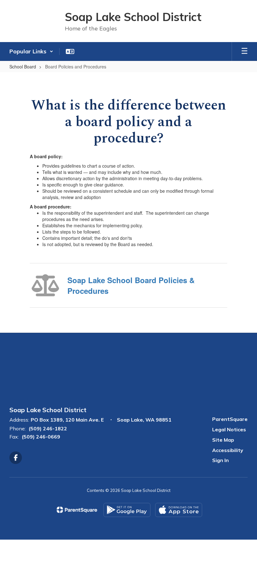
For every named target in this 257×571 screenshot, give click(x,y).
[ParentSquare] (77, 509)
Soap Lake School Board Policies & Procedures (131, 285)
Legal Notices (229, 429)
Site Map (223, 440)
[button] (31, 51)
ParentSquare (230, 419)
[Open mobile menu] (244, 51)
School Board (22, 66)
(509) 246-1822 (48, 428)
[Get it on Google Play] (126, 510)
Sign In (220, 460)
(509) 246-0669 (41, 437)
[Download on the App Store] (178, 510)
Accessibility (227, 450)
